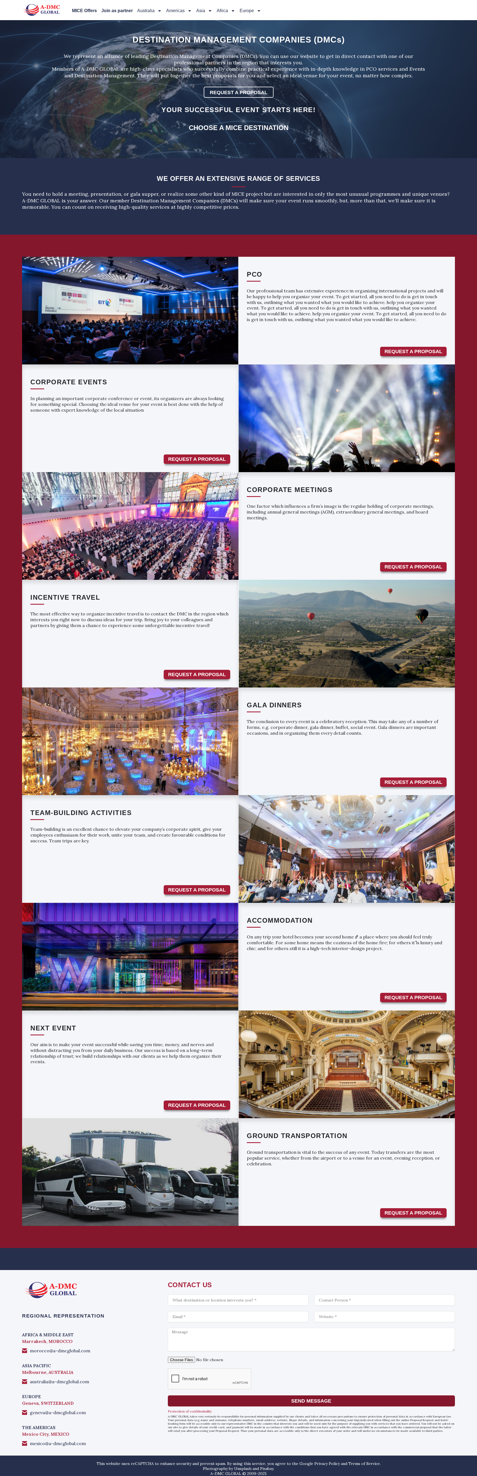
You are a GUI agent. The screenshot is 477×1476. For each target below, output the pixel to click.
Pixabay (266, 1468)
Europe (247, 10)
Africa (222, 10)
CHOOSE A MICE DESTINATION (238, 127)
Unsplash (242, 1468)
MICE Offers (84, 10)
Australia (146, 10)
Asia (200, 10)
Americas (175, 10)
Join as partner (117, 10)
